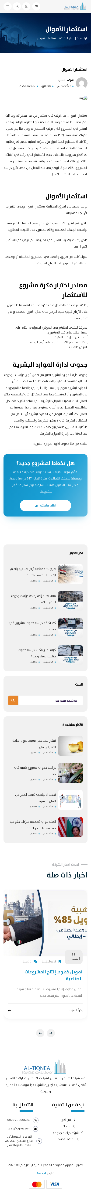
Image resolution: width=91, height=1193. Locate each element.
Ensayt (41, 1173)
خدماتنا (66, 1126)
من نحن (66, 1120)
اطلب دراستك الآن (45, 505)
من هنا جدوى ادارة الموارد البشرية (56, 443)
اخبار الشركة (66, 38)
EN (36, 6)
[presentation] (40, 1033)
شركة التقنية (66, 1139)
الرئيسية (82, 38)
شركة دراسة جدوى (66, 1133)
